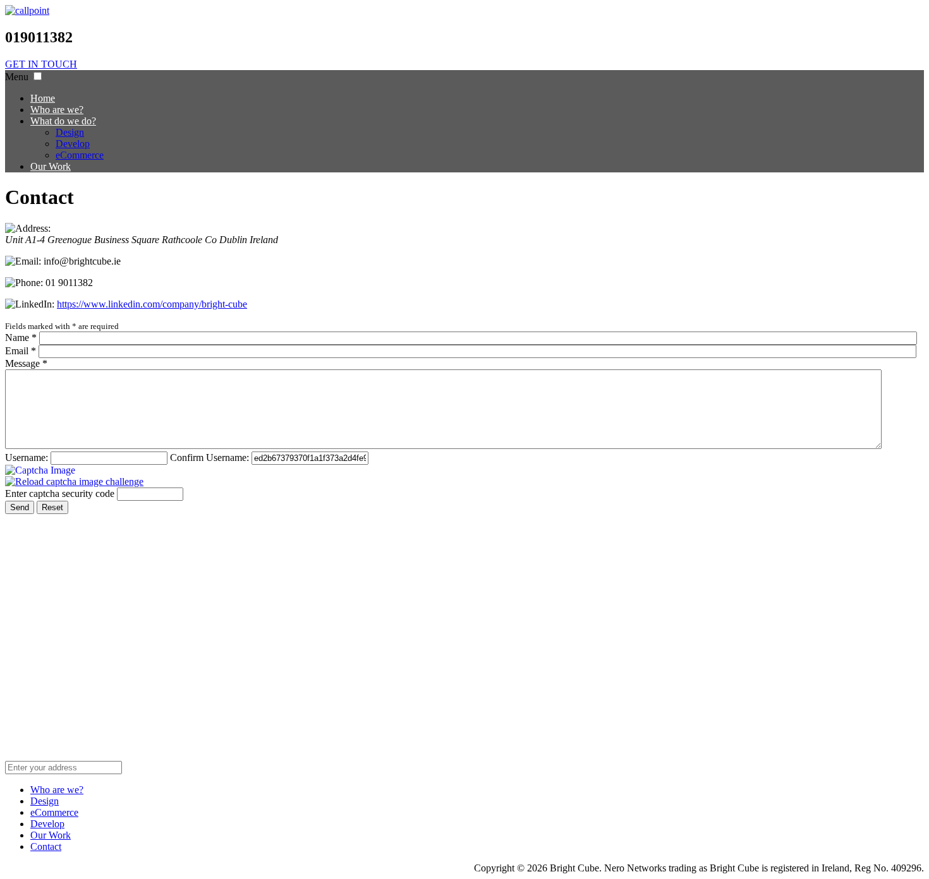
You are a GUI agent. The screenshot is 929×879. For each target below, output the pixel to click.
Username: (26, 457)
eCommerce (54, 812)
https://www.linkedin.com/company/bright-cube (152, 304)
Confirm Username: (209, 457)
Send (19, 507)
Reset (52, 507)
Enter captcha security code (59, 493)
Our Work (50, 835)
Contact (45, 846)
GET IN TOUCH (41, 64)
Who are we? (56, 789)
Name (21, 337)
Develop (47, 823)
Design (44, 801)
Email (20, 350)
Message (26, 363)
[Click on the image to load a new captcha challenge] (41, 470)
